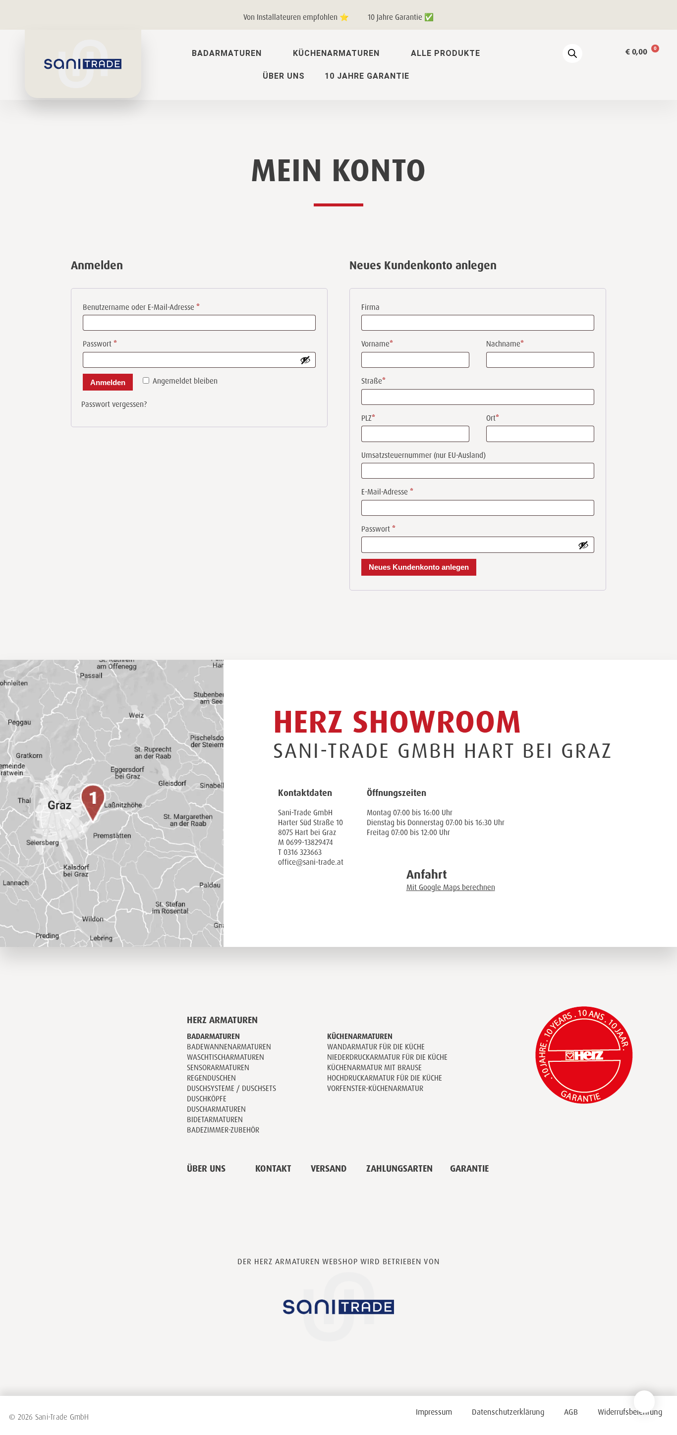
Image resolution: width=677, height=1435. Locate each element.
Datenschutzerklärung (508, 1412)
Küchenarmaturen (336, 53)
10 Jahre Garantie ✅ (401, 17)
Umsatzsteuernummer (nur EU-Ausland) (423, 455)
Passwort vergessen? (114, 404)
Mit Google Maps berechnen (450, 887)
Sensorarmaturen (218, 1068)
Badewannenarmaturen (229, 1047)
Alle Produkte (445, 53)
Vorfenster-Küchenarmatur (375, 1088)
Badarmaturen (227, 53)
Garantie (469, 1169)
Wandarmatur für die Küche (376, 1047)
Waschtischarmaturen (225, 1057)
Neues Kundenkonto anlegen (419, 567)
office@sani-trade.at (310, 862)
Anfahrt (426, 875)
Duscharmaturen (216, 1109)
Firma (370, 307)
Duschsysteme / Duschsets (231, 1088)
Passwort (118, 343)
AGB (571, 1412)
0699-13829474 (309, 842)
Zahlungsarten (399, 1169)
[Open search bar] (572, 53)
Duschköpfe (206, 1099)
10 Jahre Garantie (367, 76)
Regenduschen (211, 1078)
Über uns (284, 76)
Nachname (505, 344)
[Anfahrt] (384, 873)
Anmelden (107, 382)
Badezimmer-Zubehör (223, 1130)
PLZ (368, 418)
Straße (373, 381)
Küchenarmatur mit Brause (374, 1068)
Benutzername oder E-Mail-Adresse (159, 306)
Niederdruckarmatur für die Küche (387, 1057)
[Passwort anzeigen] (305, 359)
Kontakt (273, 1169)
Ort (492, 418)
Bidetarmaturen (215, 1120)
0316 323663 (302, 852)
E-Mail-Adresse (405, 491)
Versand (328, 1169)
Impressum (434, 1412)
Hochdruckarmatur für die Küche (384, 1078)
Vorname (377, 344)
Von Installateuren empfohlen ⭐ (296, 17)
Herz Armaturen (222, 1020)
